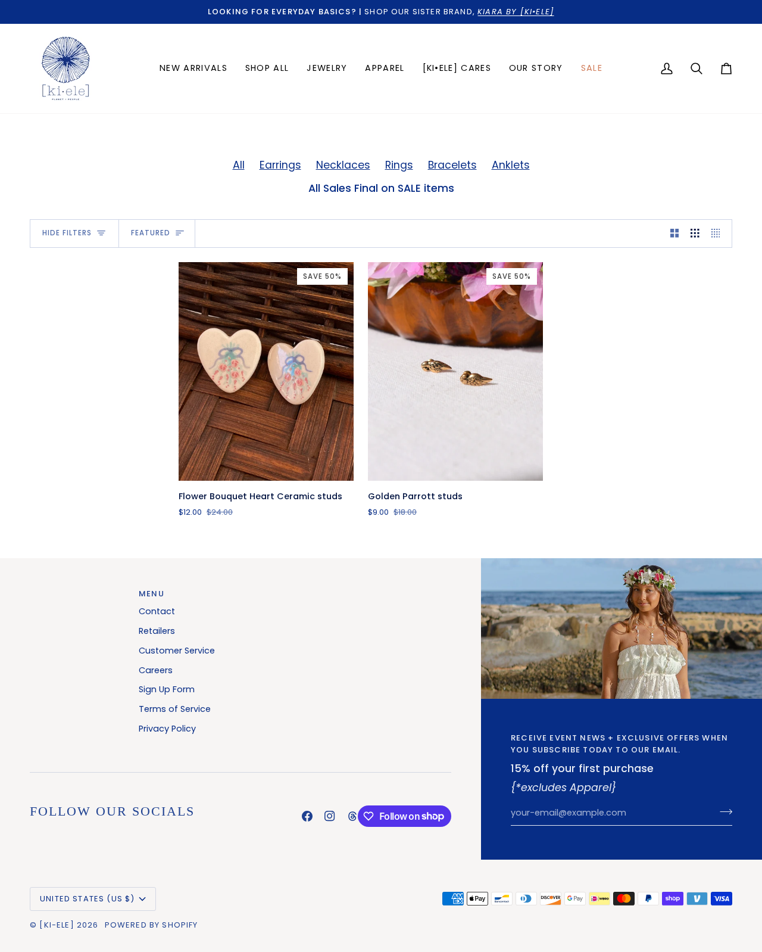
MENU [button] (151, 593)
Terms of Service (175, 709)
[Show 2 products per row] (674, 233)
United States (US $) (87, 898)
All (239, 165)
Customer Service (177, 651)
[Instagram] (329, 816)
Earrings (280, 165)
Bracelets (452, 165)
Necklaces (343, 165)
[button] (327, 68)
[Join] (722, 811)
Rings (399, 165)
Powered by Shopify (151, 925)
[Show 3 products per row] (695, 233)
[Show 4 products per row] (718, 233)
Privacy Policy (167, 729)
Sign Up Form (167, 689)
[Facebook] (307, 816)
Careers (156, 670)
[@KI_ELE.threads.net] (352, 816)
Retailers (157, 631)
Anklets (511, 165)
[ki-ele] (56, 925)
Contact (157, 611)
